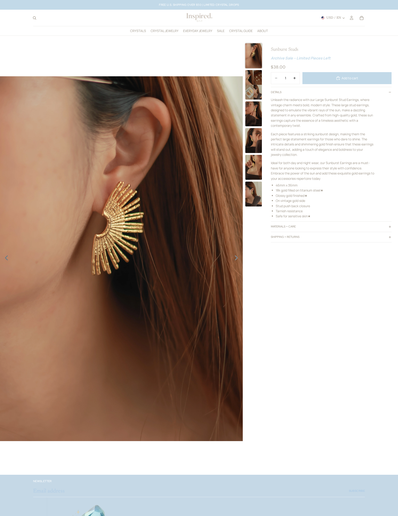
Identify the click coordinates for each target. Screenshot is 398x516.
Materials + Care (283, 226)
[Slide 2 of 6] (253, 85)
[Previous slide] (5, 259)
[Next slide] (237, 259)
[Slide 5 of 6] (253, 167)
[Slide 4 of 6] (253, 140)
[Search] (34, 18)
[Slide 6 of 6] (253, 194)
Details (276, 92)
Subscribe (357, 491)
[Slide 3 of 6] (253, 113)
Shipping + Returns (285, 237)
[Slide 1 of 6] (253, 55)
